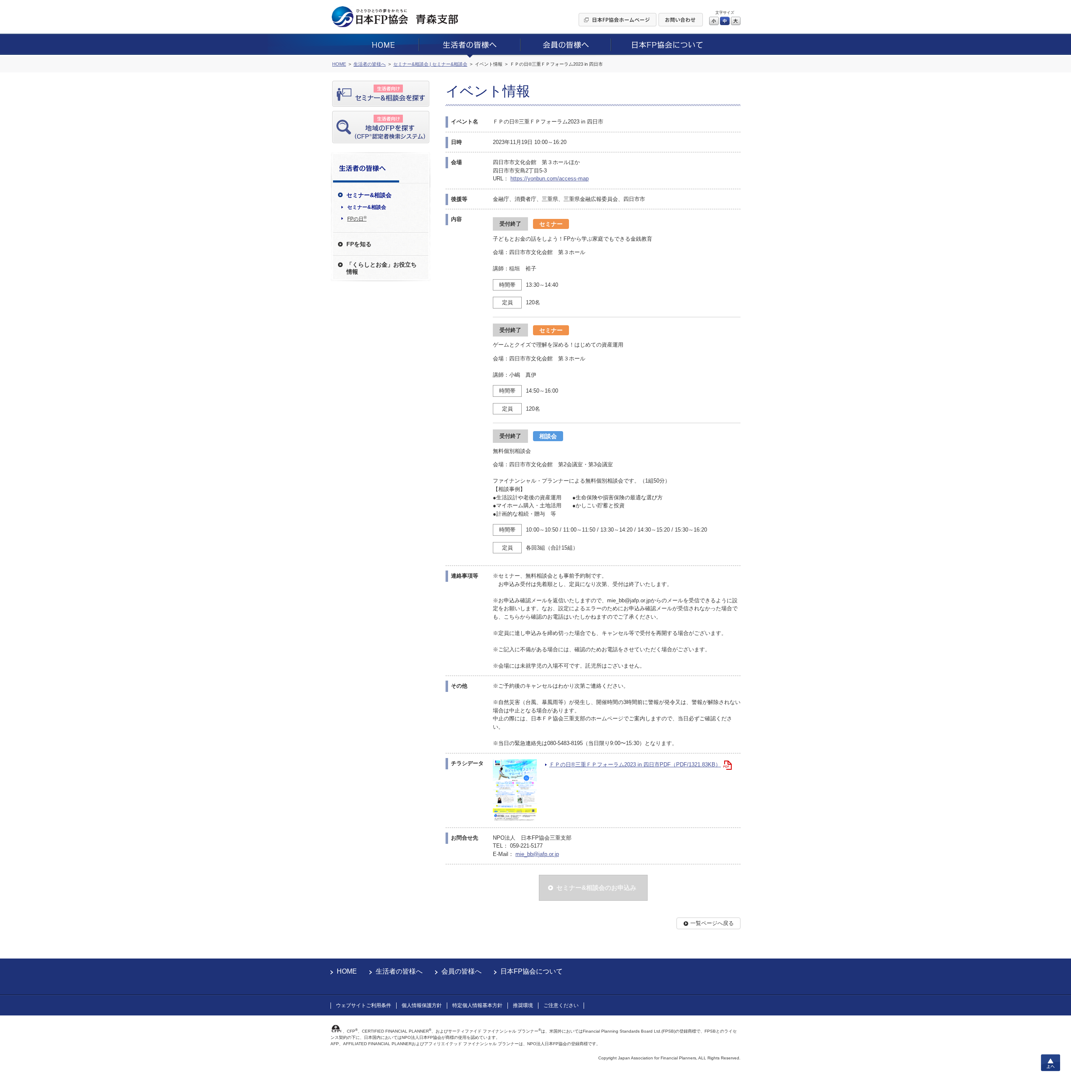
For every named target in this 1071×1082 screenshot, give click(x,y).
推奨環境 (523, 1005)
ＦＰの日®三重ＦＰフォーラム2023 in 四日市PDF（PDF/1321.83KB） (635, 764)
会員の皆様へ (461, 971)
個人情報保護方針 (422, 1005)
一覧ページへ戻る (712, 923)
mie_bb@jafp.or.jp (537, 854)
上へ (1050, 1063)
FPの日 (356, 218)
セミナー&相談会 (366, 207)
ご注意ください (561, 1005)
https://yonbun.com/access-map (549, 178)
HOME (347, 971)
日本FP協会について (531, 971)
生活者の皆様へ (399, 971)
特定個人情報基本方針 (477, 1005)
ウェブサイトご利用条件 (363, 1005)
